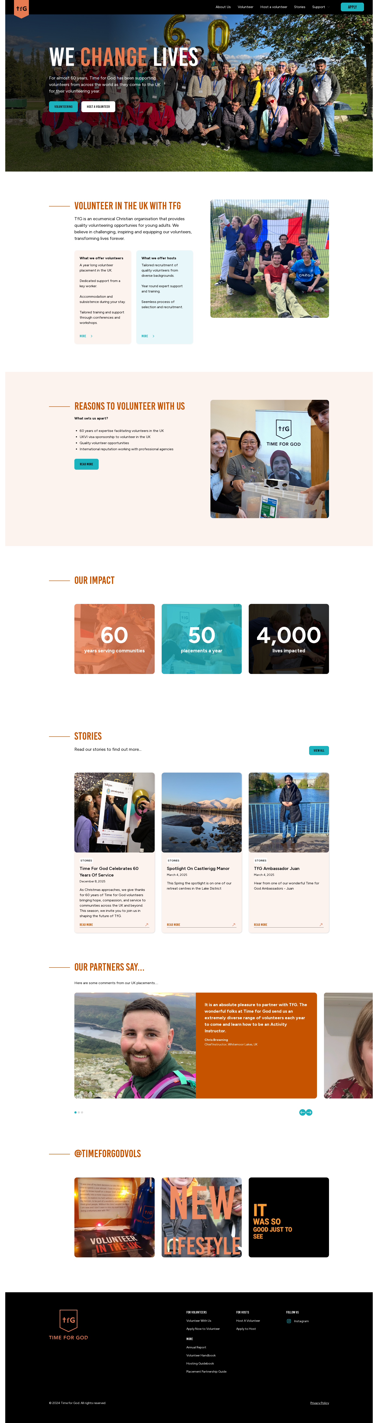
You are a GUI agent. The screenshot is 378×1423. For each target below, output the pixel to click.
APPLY (352, 7)
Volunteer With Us (198, 1321)
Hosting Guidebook (200, 1363)
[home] (21, 7)
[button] (321, 7)
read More (86, 464)
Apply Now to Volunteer (203, 1329)
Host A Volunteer (248, 1321)
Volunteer (245, 7)
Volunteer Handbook (201, 1355)
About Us (223, 7)
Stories (299, 7)
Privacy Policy (319, 1403)
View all (319, 750)
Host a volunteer (273, 7)
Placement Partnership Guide (206, 1371)
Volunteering (63, 107)
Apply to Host (246, 1329)
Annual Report (196, 1347)
